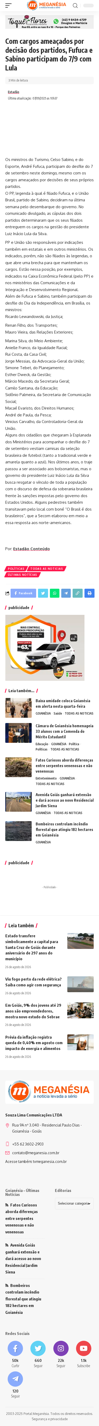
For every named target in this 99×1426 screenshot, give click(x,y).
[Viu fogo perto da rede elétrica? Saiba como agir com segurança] (80, 984)
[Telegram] (15, 1385)
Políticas (16, 568)
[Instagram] (61, 1354)
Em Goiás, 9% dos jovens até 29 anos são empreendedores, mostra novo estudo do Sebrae (33, 1011)
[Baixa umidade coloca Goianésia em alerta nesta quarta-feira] (18, 708)
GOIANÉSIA (43, 713)
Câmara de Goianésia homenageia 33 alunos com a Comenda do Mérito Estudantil (64, 731)
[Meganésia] (47, 5)
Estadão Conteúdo (31, 548)
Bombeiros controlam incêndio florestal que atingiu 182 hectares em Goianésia (64, 829)
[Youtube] (83, 1354)
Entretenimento (46, 778)
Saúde (58, 713)
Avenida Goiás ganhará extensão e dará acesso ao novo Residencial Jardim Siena (65, 800)
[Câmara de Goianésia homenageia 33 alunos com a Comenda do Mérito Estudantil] (18, 733)
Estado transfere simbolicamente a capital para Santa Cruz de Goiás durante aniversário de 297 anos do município (31, 947)
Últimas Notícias (22, 574)
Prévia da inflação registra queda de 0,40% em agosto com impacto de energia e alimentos (34, 1043)
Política (74, 744)
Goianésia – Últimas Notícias (22, 1192)
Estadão (13, 92)
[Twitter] (38, 1354)
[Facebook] (15, 1354)
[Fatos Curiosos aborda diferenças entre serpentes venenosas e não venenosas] (18, 767)
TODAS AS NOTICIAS (46, 568)
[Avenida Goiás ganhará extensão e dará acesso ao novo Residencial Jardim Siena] (18, 802)
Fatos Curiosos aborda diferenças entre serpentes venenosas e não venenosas (64, 765)
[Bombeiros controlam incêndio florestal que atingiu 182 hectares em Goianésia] (18, 831)
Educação (42, 744)
